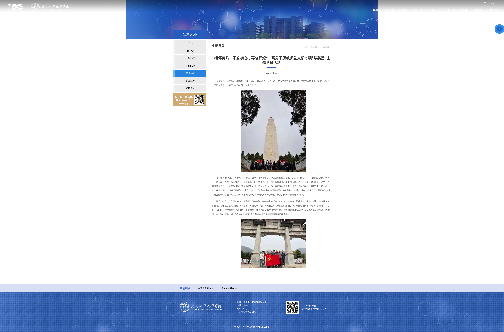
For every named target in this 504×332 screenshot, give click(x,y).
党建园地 (315, 47)
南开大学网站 (204, 288)
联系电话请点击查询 (246, 312)
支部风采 (325, 47)
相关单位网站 (227, 288)
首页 (306, 47)
